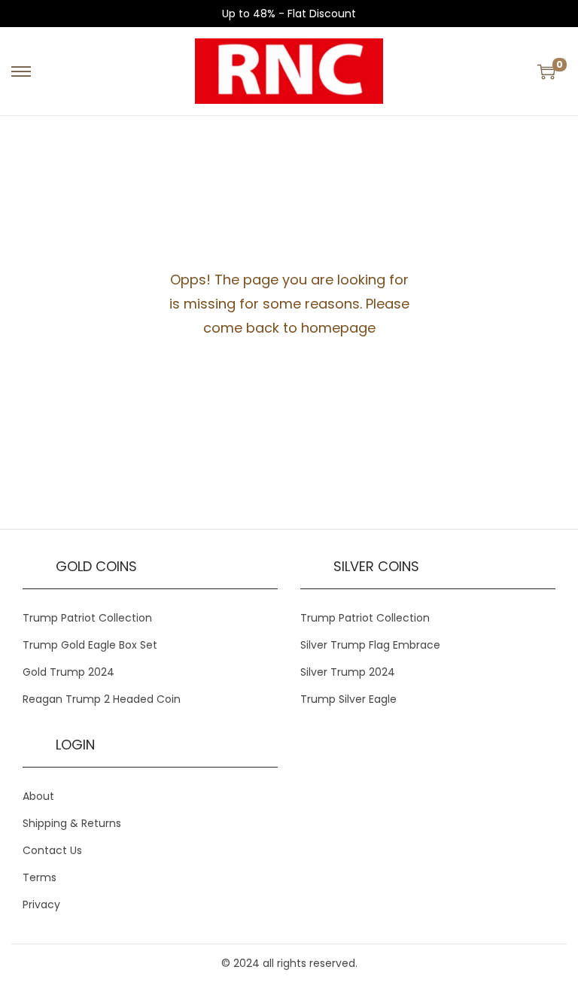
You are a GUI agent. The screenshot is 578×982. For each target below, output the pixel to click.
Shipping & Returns (72, 823)
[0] (546, 71)
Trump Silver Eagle (348, 699)
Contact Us (52, 850)
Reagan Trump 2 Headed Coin (102, 699)
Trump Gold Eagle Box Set (90, 644)
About (38, 796)
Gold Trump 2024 (68, 671)
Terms (39, 877)
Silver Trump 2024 (347, 671)
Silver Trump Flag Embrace (370, 644)
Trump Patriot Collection (87, 617)
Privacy (41, 904)
